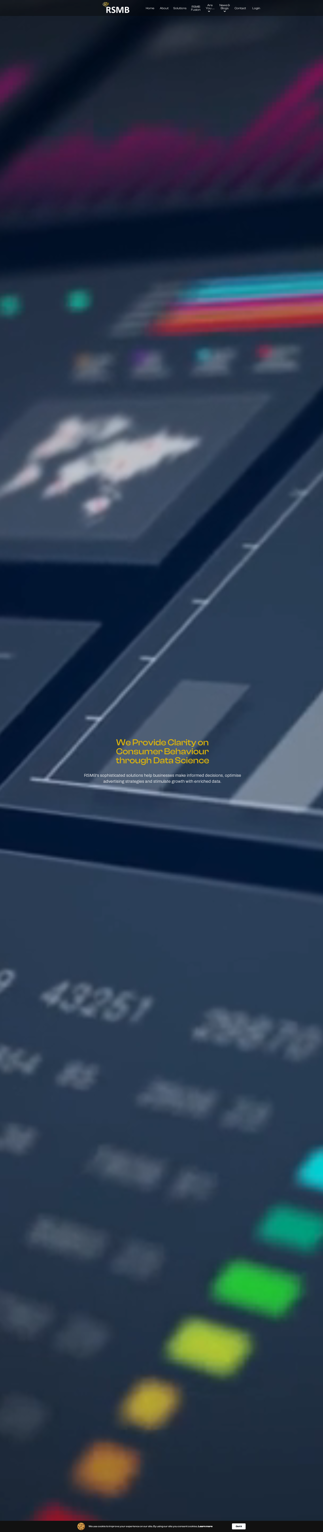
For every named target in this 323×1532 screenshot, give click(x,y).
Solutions (179, 8)
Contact (240, 8)
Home (150, 8)
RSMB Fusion (196, 8)
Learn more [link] (205, 1526)
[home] (116, 8)
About (164, 8)
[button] (210, 8)
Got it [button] (239, 1526)
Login (256, 8)
